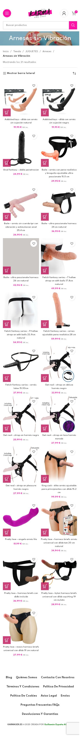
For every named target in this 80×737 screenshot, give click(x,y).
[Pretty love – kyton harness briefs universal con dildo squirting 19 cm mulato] (59, 572)
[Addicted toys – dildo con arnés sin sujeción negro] (59, 98)
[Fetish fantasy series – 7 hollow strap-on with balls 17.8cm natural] (59, 256)
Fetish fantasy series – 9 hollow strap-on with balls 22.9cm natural (21, 334)
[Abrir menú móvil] (7, 13)
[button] (7, 112)
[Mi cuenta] (64, 13)
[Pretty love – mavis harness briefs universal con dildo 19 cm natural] (21, 626)
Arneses (47, 51)
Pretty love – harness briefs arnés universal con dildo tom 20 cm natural (59, 542)
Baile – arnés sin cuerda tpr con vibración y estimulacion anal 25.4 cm (21, 227)
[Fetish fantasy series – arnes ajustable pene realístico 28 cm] (59, 310)
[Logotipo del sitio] (40, 13)
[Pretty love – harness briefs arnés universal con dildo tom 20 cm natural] (59, 518)
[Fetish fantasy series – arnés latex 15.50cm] (21, 364)
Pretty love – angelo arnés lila (21, 539)
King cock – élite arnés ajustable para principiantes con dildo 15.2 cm (59, 489)
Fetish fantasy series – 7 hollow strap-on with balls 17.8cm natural (59, 280)
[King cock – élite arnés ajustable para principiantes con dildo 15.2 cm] (59, 465)
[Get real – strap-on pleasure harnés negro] (21, 465)
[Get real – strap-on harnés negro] (21, 414)
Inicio (6, 51)
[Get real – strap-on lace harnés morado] (59, 414)
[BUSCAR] (73, 25)
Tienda (17, 51)
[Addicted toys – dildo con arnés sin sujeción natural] (21, 98)
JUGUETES (31, 51)
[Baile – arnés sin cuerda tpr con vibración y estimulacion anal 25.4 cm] (21, 202)
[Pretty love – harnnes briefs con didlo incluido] (21, 572)
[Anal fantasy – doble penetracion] (21, 149)
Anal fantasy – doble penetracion (21, 170)
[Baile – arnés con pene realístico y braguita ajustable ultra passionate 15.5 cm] (59, 149)
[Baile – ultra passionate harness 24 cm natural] (59, 202)
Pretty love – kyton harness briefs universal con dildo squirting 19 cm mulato (59, 596)
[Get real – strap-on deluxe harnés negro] (59, 364)
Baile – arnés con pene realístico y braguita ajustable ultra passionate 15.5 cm (59, 173)
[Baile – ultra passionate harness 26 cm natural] (21, 256)
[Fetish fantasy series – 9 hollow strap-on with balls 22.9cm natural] (21, 310)
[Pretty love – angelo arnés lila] (21, 518)
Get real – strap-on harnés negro (21, 435)
